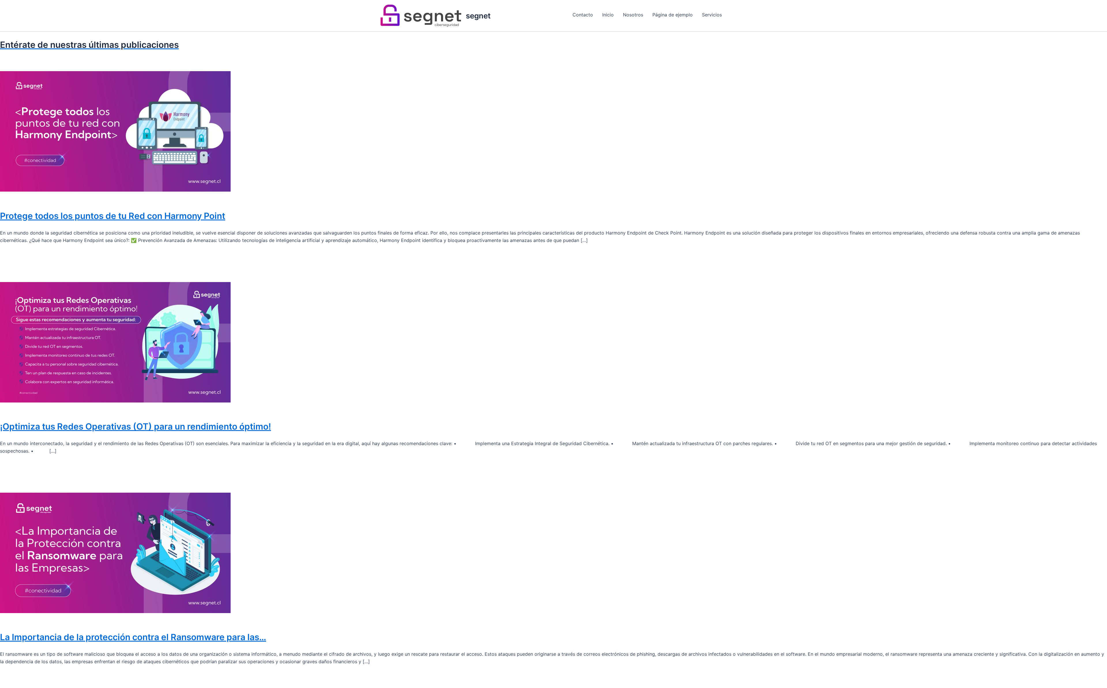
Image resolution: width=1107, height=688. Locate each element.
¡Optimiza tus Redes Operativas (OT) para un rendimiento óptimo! (135, 426)
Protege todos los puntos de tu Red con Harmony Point (112, 216)
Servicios (712, 15)
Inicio (608, 15)
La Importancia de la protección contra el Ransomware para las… (133, 637)
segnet (478, 15)
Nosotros (633, 15)
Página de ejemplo (672, 15)
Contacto (583, 15)
